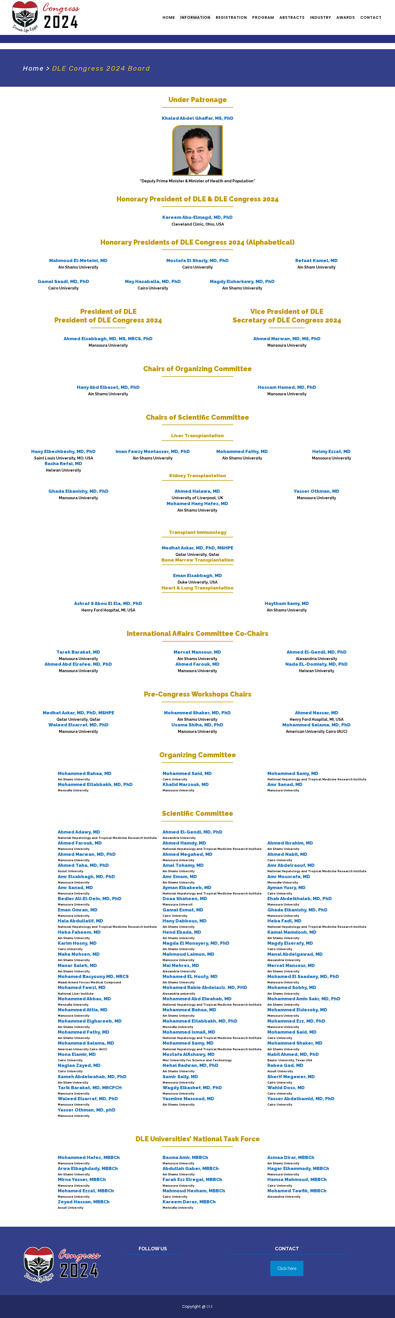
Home (33, 68)
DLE (210, 1306)
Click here (286, 1268)
